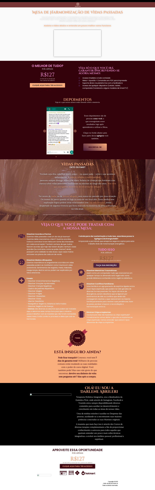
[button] (44, 131)
